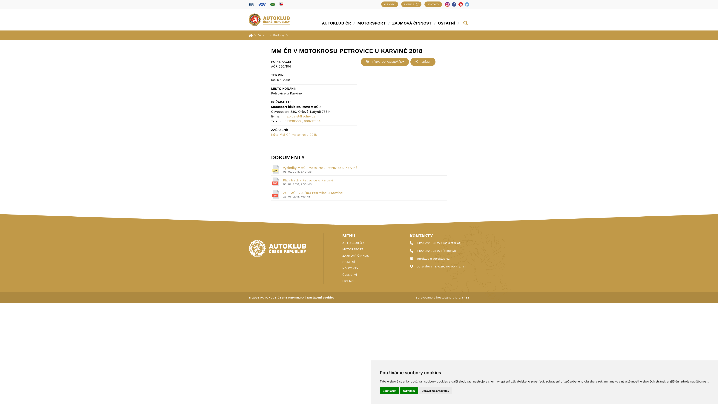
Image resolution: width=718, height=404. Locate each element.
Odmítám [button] (409, 390)
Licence (409, 4)
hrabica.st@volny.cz (299, 116)
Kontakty (433, 4)
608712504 (312, 121)
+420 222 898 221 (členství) (436, 250)
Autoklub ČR (336, 23)
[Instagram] (447, 4)
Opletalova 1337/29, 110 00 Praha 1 (441, 266)
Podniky (279, 35)
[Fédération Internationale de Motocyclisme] (262, 4)
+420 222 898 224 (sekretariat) (438, 243)
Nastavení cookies (320, 297)
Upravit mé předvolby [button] (435, 390)
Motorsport (371, 23)
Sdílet (425, 61)
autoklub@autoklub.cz (433, 258)
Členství (389, 4)
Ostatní (446, 23)
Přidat (387, 61)
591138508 (293, 121)
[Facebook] (454, 4)
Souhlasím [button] (389, 390)
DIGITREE (462, 297)
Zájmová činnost (412, 23)
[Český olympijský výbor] (281, 4)
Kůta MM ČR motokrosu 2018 (294, 135)
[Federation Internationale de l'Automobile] (251, 4)
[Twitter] (467, 4)
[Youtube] (460, 4)
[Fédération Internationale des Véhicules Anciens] (272, 4)
